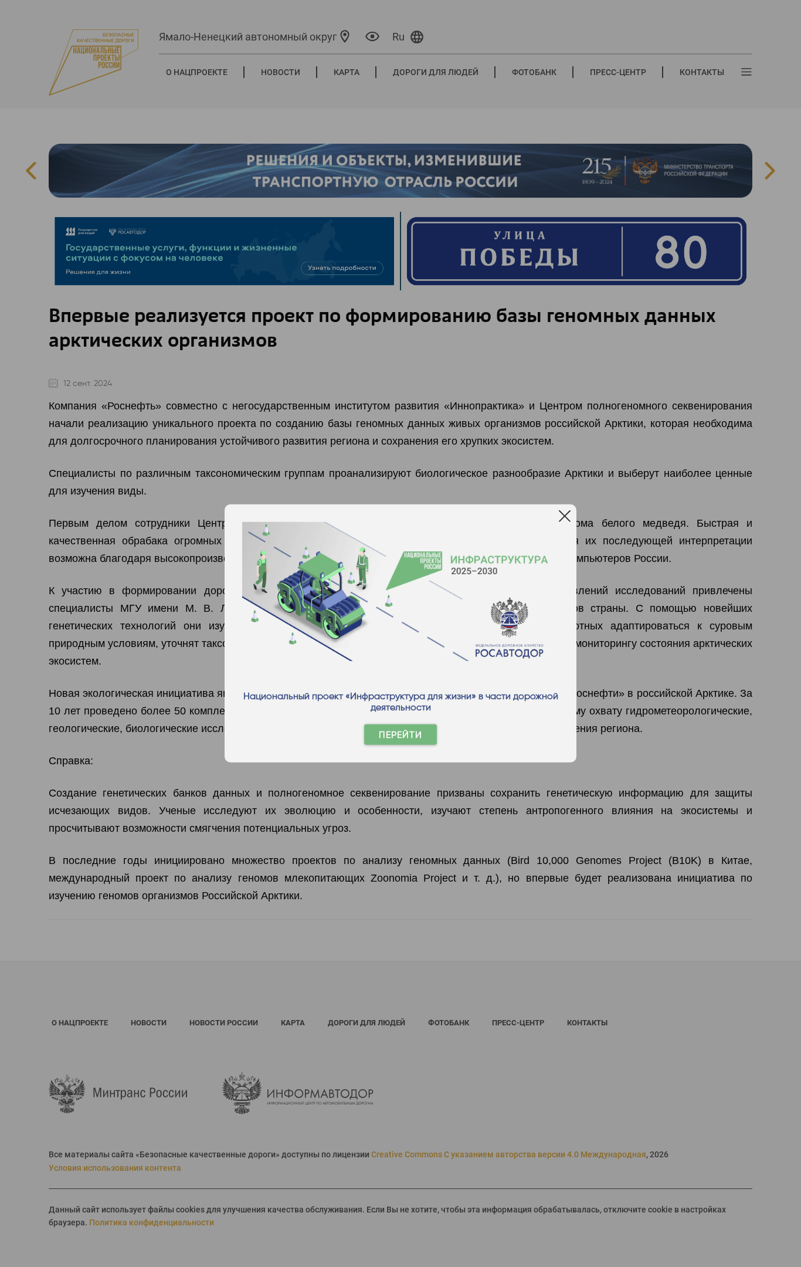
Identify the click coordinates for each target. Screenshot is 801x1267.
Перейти (400, 734)
